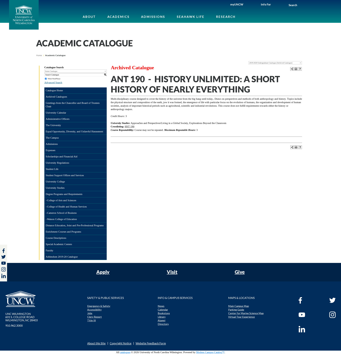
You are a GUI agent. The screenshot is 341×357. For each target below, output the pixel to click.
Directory (163, 324)
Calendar (163, 309)
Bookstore (164, 313)
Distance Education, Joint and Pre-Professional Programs (75, 225)
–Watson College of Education (61, 219)
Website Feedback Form (151, 343)
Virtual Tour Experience (241, 316)
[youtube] (308, 315)
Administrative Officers (57, 119)
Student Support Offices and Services (65, 175)
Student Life (52, 169)
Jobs (89, 313)
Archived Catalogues (56, 96)
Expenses (50, 150)
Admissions (153, 17)
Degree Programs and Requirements (64, 194)
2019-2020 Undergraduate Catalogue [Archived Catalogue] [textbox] (270, 63)
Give (240, 272)
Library (162, 316)
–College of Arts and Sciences (61, 200)
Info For (266, 4)
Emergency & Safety (98, 306)
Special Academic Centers (59, 244)
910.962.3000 (14, 325)
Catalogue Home (54, 90)
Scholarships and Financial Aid (61, 156)
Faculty (49, 250)
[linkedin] (308, 329)
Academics (118, 17)
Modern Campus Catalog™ (210, 352)
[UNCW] (24, 15)
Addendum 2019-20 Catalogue (62, 256)
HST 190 (129, 126)
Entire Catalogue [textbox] (51, 71)
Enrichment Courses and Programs (63, 231)
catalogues (125, 352)
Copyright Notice (120, 343)
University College (55, 181)
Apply (102, 272)
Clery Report (94, 316)
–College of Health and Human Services (66, 206)
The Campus (52, 137)
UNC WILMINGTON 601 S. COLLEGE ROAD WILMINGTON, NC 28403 (21, 317)
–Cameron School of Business (61, 212)
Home (39, 55)
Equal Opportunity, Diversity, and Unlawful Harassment (74, 131)
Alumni (161, 320)
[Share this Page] (292, 69)
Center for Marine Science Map (246, 313)
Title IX (91, 320)
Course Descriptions (56, 238)
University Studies (55, 187)
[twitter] (3, 257)
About (89, 17)
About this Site (96, 343)
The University (53, 125)
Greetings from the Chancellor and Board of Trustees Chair (73, 105)
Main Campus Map (238, 306)
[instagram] (3, 269)
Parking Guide (236, 309)
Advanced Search (53, 82)
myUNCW (236, 4)
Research (226, 17)
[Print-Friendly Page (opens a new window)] (296, 69)
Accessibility (94, 309)
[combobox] (275, 62)
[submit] (300, 5)
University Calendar (56, 112)
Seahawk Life (190, 17)
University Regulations (57, 162)
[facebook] (308, 300)
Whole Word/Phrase (54, 79)
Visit (172, 272)
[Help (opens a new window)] (300, 69)
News (161, 306)
